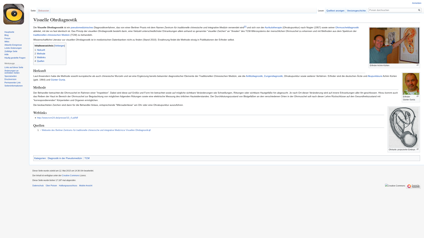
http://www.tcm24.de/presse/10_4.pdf (56, 117)
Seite (33, 10)
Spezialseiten (10, 76)
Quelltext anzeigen (335, 10)
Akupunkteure (375, 76)
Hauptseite (9, 32)
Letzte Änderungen (13, 48)
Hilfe (6, 54)
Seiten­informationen (13, 86)
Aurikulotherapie (273, 27)
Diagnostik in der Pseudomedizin (65, 158)
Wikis (6, 41)
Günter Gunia (58, 79)
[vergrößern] (417, 65)
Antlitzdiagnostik (254, 76)
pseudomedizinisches (82, 27)
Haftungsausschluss (68, 185)
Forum (7, 38)
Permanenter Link (12, 82)
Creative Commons (70, 175)
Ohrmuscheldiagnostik (347, 27)
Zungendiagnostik (273, 76)
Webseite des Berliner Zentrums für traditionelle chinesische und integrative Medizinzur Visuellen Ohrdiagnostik (95, 130)
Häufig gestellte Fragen (15, 58)
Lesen (321, 10)
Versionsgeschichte (356, 10)
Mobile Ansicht (85, 185)
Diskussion (43, 10)
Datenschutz (38, 185)
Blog (6, 35)
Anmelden (416, 3)
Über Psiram (51, 185)
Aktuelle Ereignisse (13, 45)
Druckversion (10, 79)
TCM (87, 158)
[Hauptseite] (14, 13)
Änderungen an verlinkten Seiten (12, 72)
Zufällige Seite (10, 51)
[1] (245, 26)
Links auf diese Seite (13, 67)
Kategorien (40, 158)
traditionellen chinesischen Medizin (51, 35)
